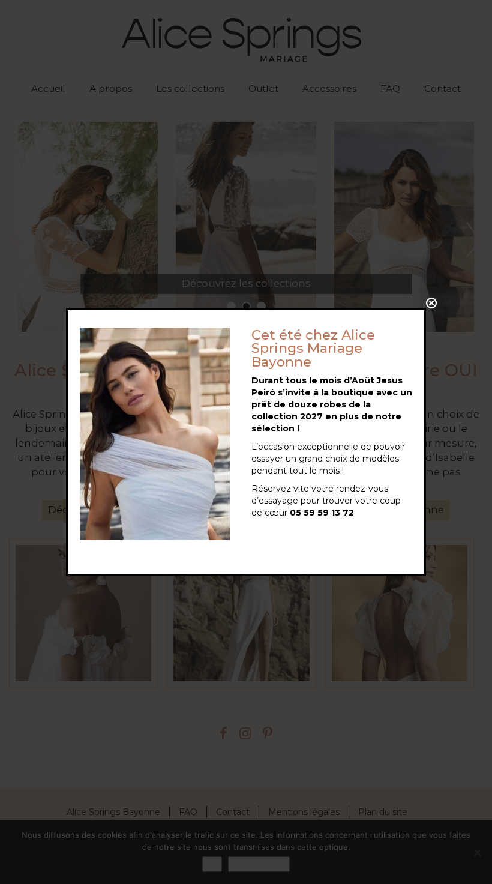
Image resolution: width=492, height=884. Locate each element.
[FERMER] (431, 303)
